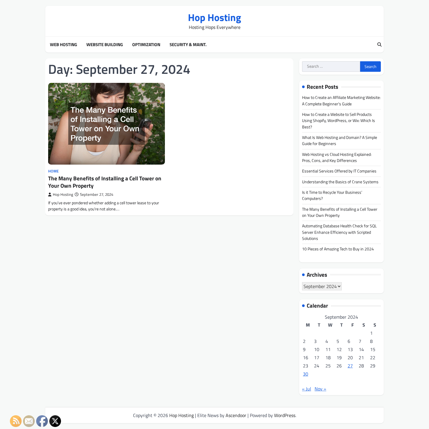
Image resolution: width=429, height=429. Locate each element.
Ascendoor (236, 415)
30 (305, 373)
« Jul (306, 388)
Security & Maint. (188, 44)
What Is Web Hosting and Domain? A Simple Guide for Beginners (339, 140)
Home (53, 171)
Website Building (104, 44)
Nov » (320, 388)
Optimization (146, 44)
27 (350, 365)
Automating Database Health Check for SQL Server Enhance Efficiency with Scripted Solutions (339, 232)
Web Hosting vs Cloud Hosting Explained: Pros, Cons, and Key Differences (337, 157)
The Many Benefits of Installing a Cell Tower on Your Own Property (104, 182)
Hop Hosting (214, 17)
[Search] (379, 44)
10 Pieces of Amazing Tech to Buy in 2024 (338, 249)
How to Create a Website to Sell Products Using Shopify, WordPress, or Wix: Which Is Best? (338, 120)
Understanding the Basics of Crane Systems (340, 182)
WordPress (284, 415)
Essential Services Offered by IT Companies (339, 171)
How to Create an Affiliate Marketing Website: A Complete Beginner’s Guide (341, 100)
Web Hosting (63, 44)
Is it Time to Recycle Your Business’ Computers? (332, 195)
